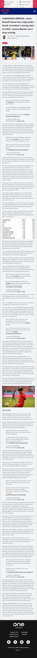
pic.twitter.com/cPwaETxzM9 (20, 150)
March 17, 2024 (21, 291)
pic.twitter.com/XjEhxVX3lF (13, 116)
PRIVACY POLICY (14, 636)
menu (34, 11)
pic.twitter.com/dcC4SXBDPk (14, 286)
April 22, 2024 (20, 577)
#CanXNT (16, 572)
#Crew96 (10, 102)
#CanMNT (27, 114)
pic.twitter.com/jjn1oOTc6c (20, 443)
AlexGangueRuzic (13, 38)
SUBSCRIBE (24, 632)
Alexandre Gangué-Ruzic (23, 36)
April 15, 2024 (20, 499)
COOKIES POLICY (14, 634)
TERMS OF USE (14, 632)
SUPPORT (24, 634)
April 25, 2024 (20, 121)
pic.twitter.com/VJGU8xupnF (25, 572)
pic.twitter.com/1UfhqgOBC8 (18, 494)
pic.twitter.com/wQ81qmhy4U (14, 333)
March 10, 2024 (21, 338)
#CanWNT (10, 572)
